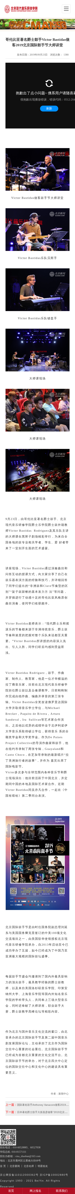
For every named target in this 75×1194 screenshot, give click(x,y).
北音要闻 (15, 1166)
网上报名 (35, 1190)
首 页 (3, 1166)
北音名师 (29, 1166)
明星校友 (43, 1166)
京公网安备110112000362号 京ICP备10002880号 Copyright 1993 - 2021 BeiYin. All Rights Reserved (34, 1180)
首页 (11, 1190)
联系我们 (62, 1190)
